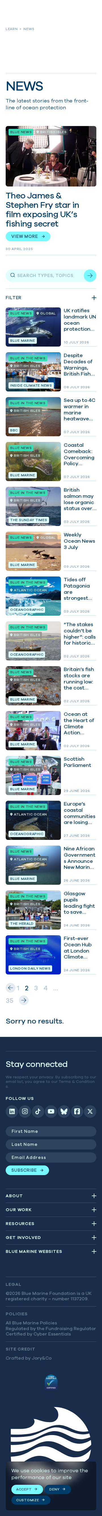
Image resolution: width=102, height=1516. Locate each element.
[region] (51, 1486)
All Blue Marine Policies (31, 1322)
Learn (12, 29)
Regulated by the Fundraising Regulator (51, 1328)
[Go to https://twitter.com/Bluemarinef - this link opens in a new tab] (90, 1111)
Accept (23, 1489)
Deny (54, 1489)
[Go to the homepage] (51, 1449)
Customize (27, 1500)
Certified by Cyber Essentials (38, 1333)
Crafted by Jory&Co (29, 1357)
